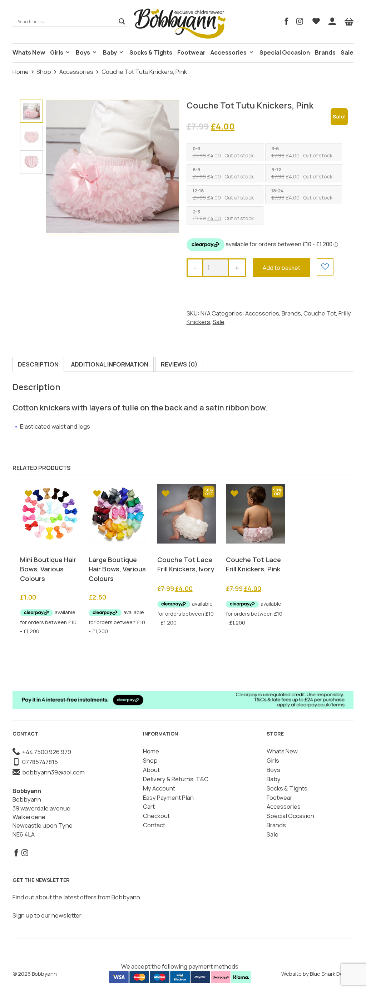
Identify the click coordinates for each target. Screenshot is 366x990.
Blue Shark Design (331, 973)
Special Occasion (284, 52)
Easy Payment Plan (168, 797)
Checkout (156, 816)
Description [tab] (38, 364)
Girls (56, 52)
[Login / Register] (332, 21)
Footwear (191, 52)
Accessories (229, 52)
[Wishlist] (316, 21)
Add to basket (281, 267)
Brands (325, 52)
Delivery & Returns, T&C (175, 779)
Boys (83, 52)
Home (21, 71)
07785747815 (39, 762)
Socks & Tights (150, 52)
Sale (347, 52)
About (151, 770)
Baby (110, 52)
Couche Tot (319, 313)
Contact (154, 825)
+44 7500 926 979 (45, 752)
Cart (149, 806)
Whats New (29, 52)
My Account (159, 788)
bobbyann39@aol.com (52, 772)
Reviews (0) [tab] (179, 364)
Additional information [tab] (109, 364)
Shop (43, 71)
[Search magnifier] (122, 21)
